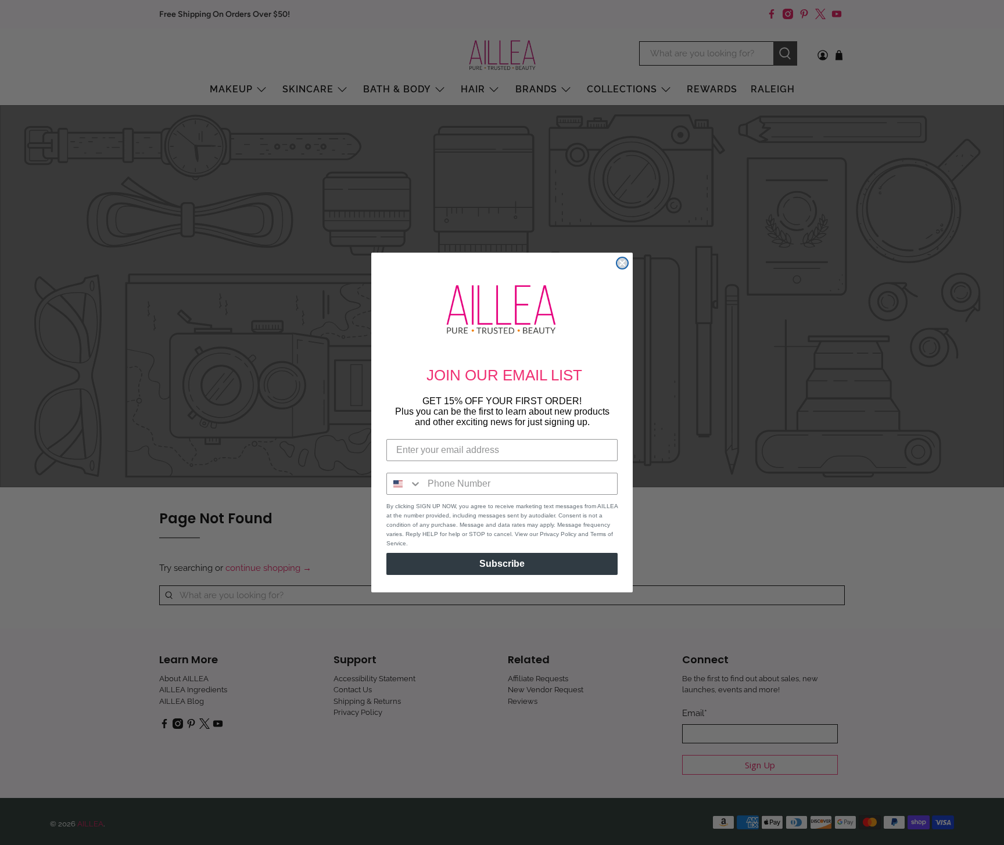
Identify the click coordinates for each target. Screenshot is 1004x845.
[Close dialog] (622, 263)
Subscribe (502, 564)
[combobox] (404, 483)
